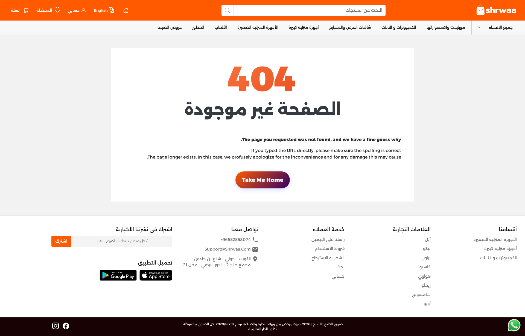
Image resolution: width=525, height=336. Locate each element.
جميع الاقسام (500, 27)
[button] (77, 10)
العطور (198, 27)
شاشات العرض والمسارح (350, 27)
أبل (428, 239)
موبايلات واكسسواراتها (446, 27)
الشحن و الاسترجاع (328, 257)
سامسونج (421, 294)
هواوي (424, 276)
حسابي (338, 276)
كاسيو (425, 266)
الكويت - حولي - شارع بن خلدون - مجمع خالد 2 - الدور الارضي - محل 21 (220, 262)
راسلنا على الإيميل (328, 239)
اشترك (61, 241)
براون (426, 257)
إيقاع (426, 285)
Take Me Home (262, 180)
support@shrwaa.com (231, 249)
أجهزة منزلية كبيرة (304, 27)
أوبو (427, 303)
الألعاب (221, 27)
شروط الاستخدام (330, 248)
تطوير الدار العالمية (262, 329)
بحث (341, 266)
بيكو (427, 248)
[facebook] (66, 326)
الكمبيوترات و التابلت (398, 27)
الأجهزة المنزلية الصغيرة (257, 27)
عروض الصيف (170, 27)
